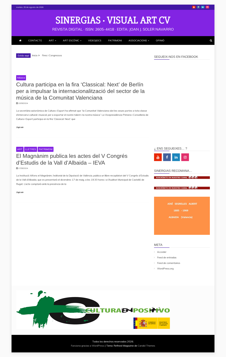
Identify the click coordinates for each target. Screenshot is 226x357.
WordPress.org (165, 268)
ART (51, 40)
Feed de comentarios (168, 262)
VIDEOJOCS (94, 40)
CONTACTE (35, 40)
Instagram (207, 7)
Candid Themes (146, 345)
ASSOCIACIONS (138, 40)
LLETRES (30, 149)
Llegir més (19, 127)
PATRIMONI (115, 40)
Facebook (198, 7)
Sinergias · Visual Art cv (113, 20)
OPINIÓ (160, 40)
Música (21, 77)
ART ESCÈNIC (71, 40)
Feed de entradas (166, 257)
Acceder (161, 251)
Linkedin (202, 7)
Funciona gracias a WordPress (88, 345)
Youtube (194, 7)
